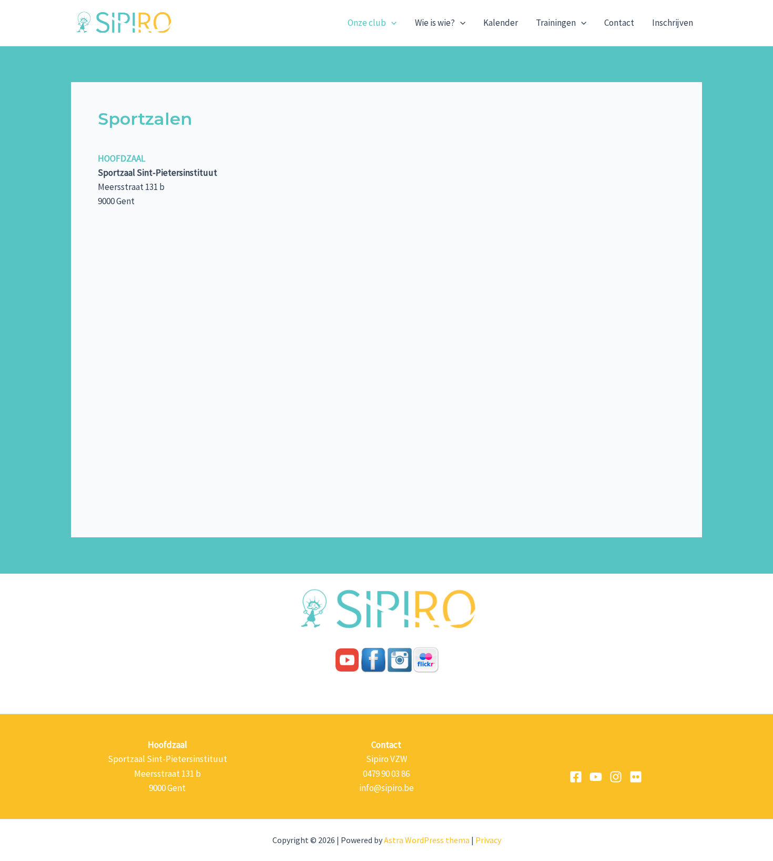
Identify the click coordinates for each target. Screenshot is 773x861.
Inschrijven (672, 22)
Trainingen (556, 22)
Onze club (367, 22)
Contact (619, 22)
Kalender (500, 22)
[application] (391, 23)
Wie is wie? (435, 22)
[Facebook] (576, 777)
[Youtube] (596, 777)
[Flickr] (636, 777)
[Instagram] (616, 777)
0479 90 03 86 (386, 773)
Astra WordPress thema (427, 840)
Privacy (488, 840)
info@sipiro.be (386, 788)
